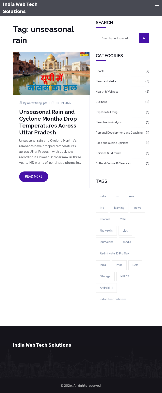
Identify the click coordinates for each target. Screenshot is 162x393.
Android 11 (106, 288)
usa (131, 196)
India (103, 265)
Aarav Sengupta (37, 103)
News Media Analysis (109, 122)
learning (119, 208)
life (102, 208)
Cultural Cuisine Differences (113, 163)
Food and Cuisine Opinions (112, 143)
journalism (106, 242)
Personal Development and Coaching (119, 132)
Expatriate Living (107, 112)
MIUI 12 (125, 276)
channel (105, 219)
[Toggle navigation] (157, 5)
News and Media (106, 81)
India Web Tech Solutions (20, 8)
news (137, 208)
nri (117, 196)
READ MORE (33, 176)
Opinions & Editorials (109, 153)
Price (119, 265)
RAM (135, 265)
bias (125, 230)
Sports (100, 71)
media (127, 242)
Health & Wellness (107, 91)
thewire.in (106, 230)
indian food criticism (113, 299)
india (103, 196)
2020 (123, 219)
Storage (105, 276)
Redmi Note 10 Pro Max (114, 253)
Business (101, 102)
